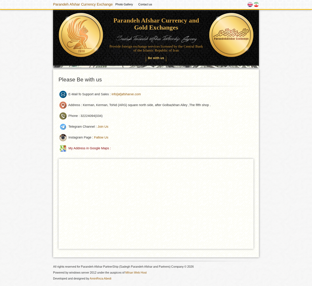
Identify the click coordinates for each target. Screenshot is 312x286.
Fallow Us (101, 137)
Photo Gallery (124, 4)
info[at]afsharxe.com (126, 94)
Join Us (103, 126)
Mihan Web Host (136, 272)
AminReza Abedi (100, 278)
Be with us (156, 58)
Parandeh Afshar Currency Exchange (83, 4)
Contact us (145, 4)
